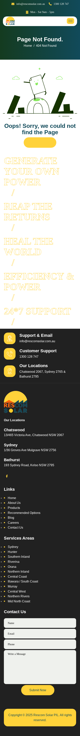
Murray (12, 586)
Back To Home (40, 142)
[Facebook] (7, 476)
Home (12, 498)
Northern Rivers (19, 596)
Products (14, 507)
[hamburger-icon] (70, 21)
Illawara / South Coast (23, 581)
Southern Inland (19, 556)
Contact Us (15, 527)
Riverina (13, 561)
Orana (12, 566)
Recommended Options (24, 512)
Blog (11, 517)
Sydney (13, 546)
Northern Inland (18, 571)
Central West (17, 591)
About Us (14, 502)
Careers (13, 522)
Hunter (12, 551)
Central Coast (17, 576)
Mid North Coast (19, 601)
